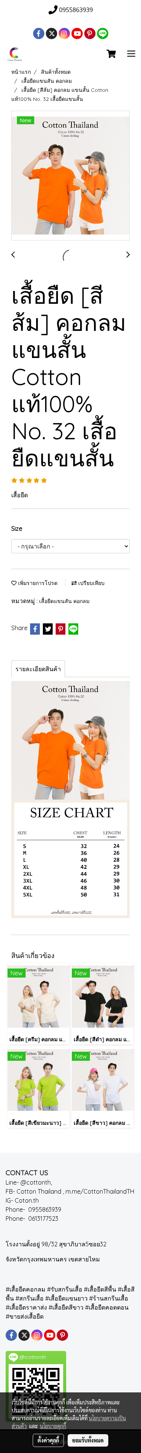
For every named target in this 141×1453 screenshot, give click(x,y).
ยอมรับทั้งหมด (88, 1440)
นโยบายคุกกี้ (53, 1426)
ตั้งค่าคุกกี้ (48, 1440)
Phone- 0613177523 (33, 1218)
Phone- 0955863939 (36, 1209)
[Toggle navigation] (131, 54)
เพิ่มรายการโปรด (37, 583)
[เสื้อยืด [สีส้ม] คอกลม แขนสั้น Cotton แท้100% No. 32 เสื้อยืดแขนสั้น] (70, 176)
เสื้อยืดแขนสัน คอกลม (64, 601)
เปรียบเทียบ (91, 583)
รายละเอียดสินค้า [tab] (38, 669)
